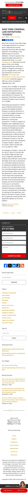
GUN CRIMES (6, 295)
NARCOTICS (5, 308)
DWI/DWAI (5, 300)
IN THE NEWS (6, 298)
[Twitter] (10, 265)
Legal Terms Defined (12, 204)
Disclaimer (14, 442)
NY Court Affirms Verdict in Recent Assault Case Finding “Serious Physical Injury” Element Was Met (14, 400)
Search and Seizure (8, 305)
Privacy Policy (14, 445)
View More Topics (7, 323)
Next (19, 213)
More (20, 18)
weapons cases (7, 62)
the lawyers (13, 75)
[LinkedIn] (14, 265)
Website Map (14, 448)
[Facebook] (6, 265)
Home (4, 18)
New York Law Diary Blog (10, 365)
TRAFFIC (4, 303)
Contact (12, 18)
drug (16, 60)
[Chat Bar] (14, 490)
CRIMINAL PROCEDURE (9, 293)
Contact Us (14, 451)
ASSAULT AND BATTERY (9, 315)
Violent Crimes (6, 318)
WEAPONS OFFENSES (8, 310)
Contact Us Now (14, 256)
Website (14, 439)
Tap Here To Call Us (14, 5)
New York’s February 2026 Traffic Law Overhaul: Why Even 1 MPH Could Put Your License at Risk (13, 381)
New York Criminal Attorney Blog (14, 12)
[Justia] (18, 265)
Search (14, 338)
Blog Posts (14, 455)
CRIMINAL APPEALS (8, 313)
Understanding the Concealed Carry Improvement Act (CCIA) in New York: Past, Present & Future (13, 390)
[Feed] (22, 265)
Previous (6, 213)
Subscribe (14, 282)
